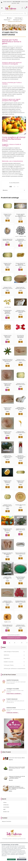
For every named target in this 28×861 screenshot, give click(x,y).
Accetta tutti (11, 859)
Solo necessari (21, 859)
